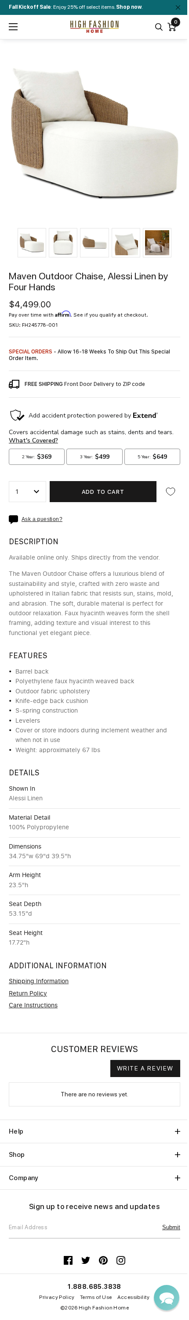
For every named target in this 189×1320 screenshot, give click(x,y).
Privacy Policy (57, 1297)
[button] (32, 242)
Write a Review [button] (145, 1068)
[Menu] (13, 26)
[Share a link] (15, 519)
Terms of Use (96, 1297)
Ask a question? (42, 519)
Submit (171, 1227)
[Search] (159, 27)
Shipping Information (39, 981)
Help (16, 1131)
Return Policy (28, 994)
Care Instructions (33, 1005)
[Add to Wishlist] (170, 491)
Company (24, 1178)
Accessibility (133, 1297)
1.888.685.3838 (94, 1286)
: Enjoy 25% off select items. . (76, 7)
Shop (17, 1155)
